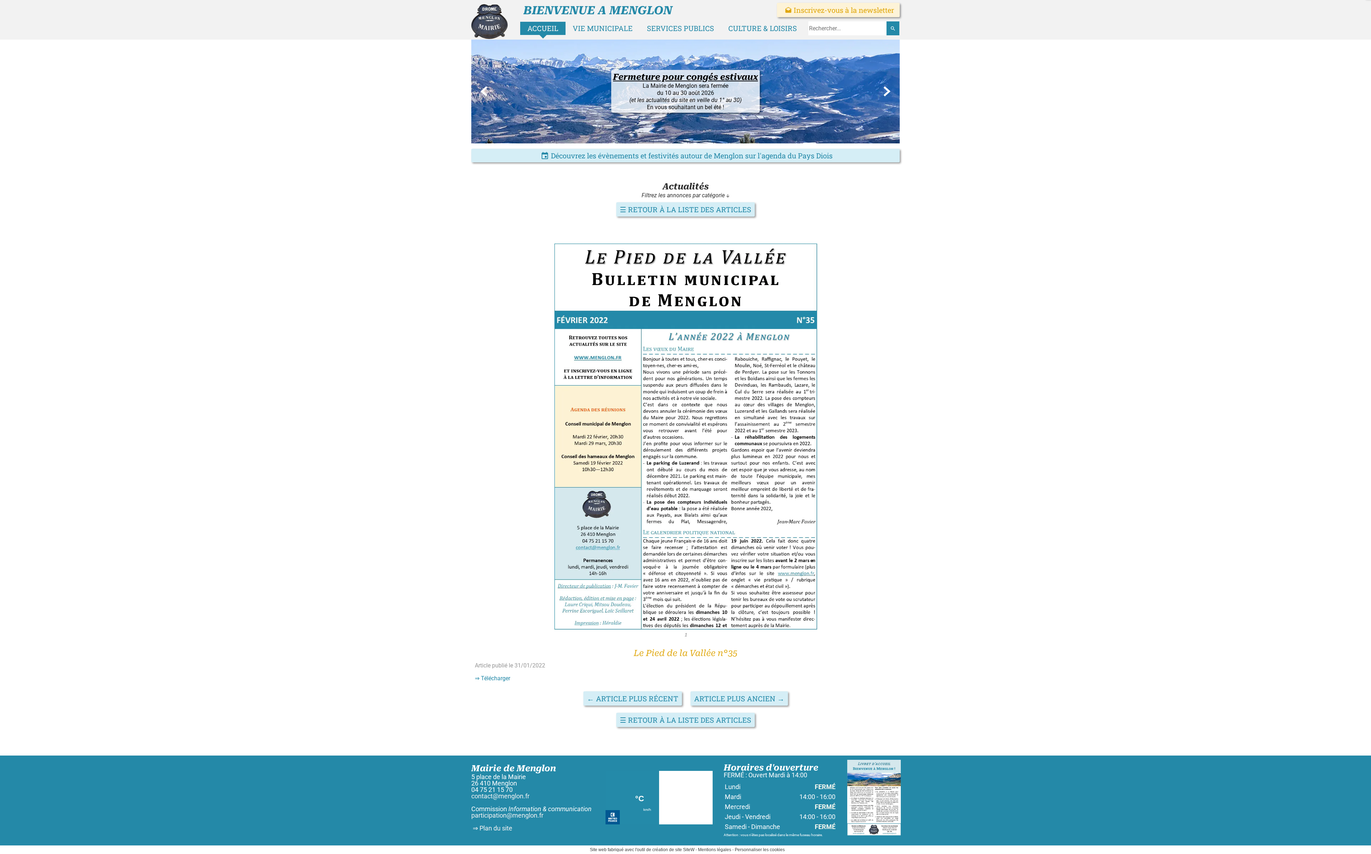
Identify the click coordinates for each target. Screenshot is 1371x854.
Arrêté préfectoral (692, 116)
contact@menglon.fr (500, 796)
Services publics (680, 28)
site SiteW (684, 849)
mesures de (682, 123)
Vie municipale (603, 28)
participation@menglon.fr (507, 815)
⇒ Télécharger (492, 678)
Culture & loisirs (762, 28)
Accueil (542, 28)
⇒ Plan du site (491, 828)
